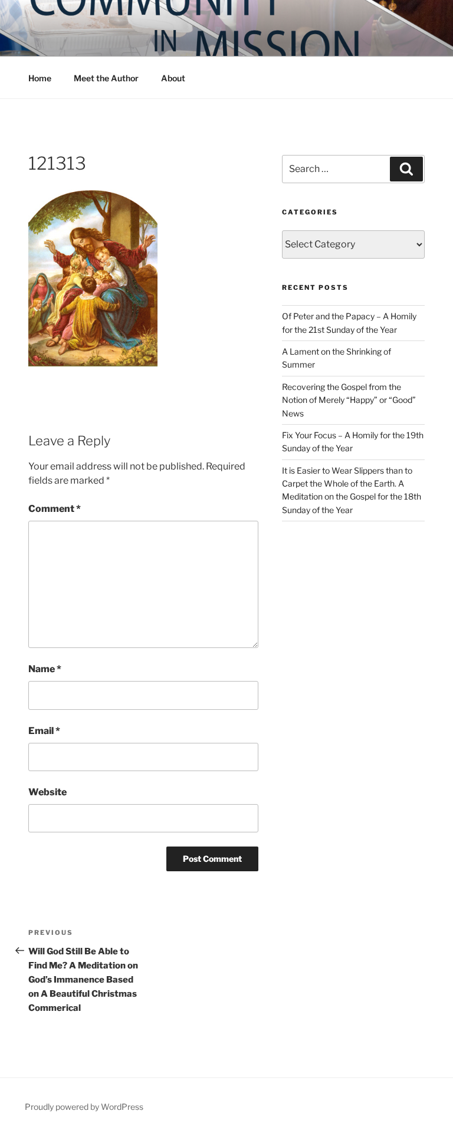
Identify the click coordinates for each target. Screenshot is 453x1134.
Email (44, 730)
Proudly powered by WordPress (84, 1107)
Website (47, 792)
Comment (54, 508)
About (173, 78)
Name (44, 669)
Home (39, 78)
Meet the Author (106, 78)
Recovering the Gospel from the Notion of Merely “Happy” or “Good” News (349, 400)
